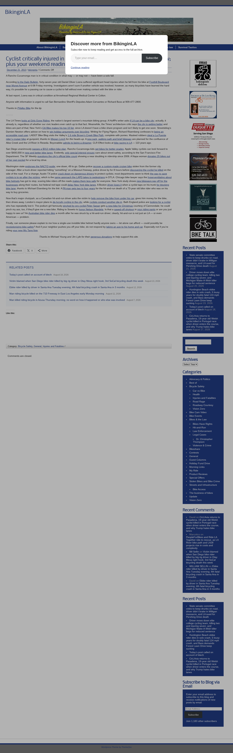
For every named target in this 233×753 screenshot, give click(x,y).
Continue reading (80, 67)
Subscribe (152, 58)
